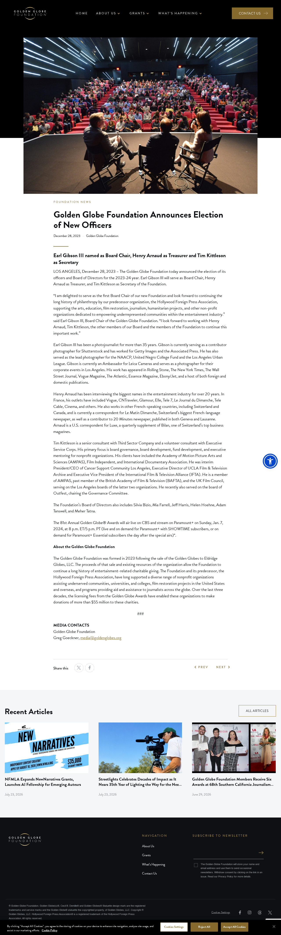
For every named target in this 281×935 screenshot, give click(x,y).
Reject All (204, 927)
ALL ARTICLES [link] (257, 710)
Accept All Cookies (234, 927)
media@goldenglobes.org (100, 637)
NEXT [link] (221, 667)
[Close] (274, 926)
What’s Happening (153, 864)
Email (228, 848)
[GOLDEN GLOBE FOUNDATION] (75, 839)
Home (82, 13)
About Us (148, 846)
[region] (140, 927)
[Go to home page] (30, 13)
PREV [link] (203, 667)
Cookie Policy (49, 930)
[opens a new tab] (78, 667)
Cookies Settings (220, 912)
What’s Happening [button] (178, 13)
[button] (270, 461)
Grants (146, 855)
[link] (46, 759)
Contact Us (149, 873)
